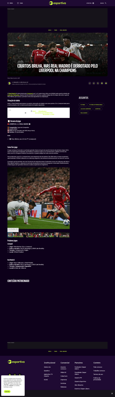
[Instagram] (15, 375)
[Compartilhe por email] (106, 83)
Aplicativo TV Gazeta (48, 375)
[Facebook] (10, 375)
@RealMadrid (42, 111)
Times (20, 3)
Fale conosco (97, 367)
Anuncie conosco (63, 368)
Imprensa (64, 380)
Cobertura (64, 376)
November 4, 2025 (48, 114)
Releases (63, 387)
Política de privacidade (97, 379)
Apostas (89, 3)
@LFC (34, 111)
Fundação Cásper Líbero (80, 368)
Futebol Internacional (96, 105)
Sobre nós (47, 367)
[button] (68, 169)
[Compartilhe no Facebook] (102, 83)
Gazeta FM (78, 378)
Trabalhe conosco (99, 371)
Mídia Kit (63, 372)
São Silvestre (79, 385)
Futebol (82, 105)
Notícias (63, 383)
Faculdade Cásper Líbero (80, 373)
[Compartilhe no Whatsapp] (93, 83)
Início (49, 30)
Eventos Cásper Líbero (82, 389)
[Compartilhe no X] (97, 83)
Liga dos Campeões (13, 95)
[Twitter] (20, 375)
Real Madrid (63, 30)
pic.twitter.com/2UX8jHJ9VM (43, 113)
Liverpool (30, 93)
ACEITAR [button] (7, 391)
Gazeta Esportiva (80, 381)
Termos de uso (98, 374)
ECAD (46, 380)
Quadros (47, 371)
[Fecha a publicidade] (112, 393)
